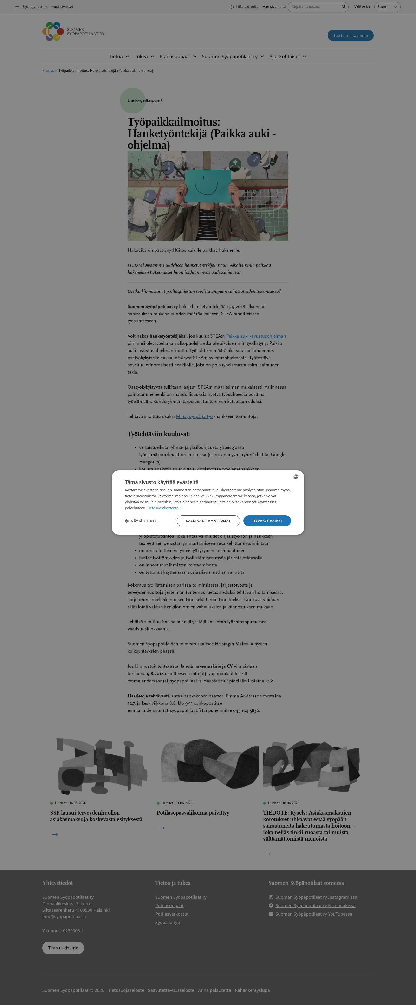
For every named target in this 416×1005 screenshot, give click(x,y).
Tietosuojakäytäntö (163, 507)
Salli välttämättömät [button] (208, 520)
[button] (140, 521)
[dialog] (208, 502)
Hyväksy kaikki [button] (267, 520)
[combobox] (295, 476)
